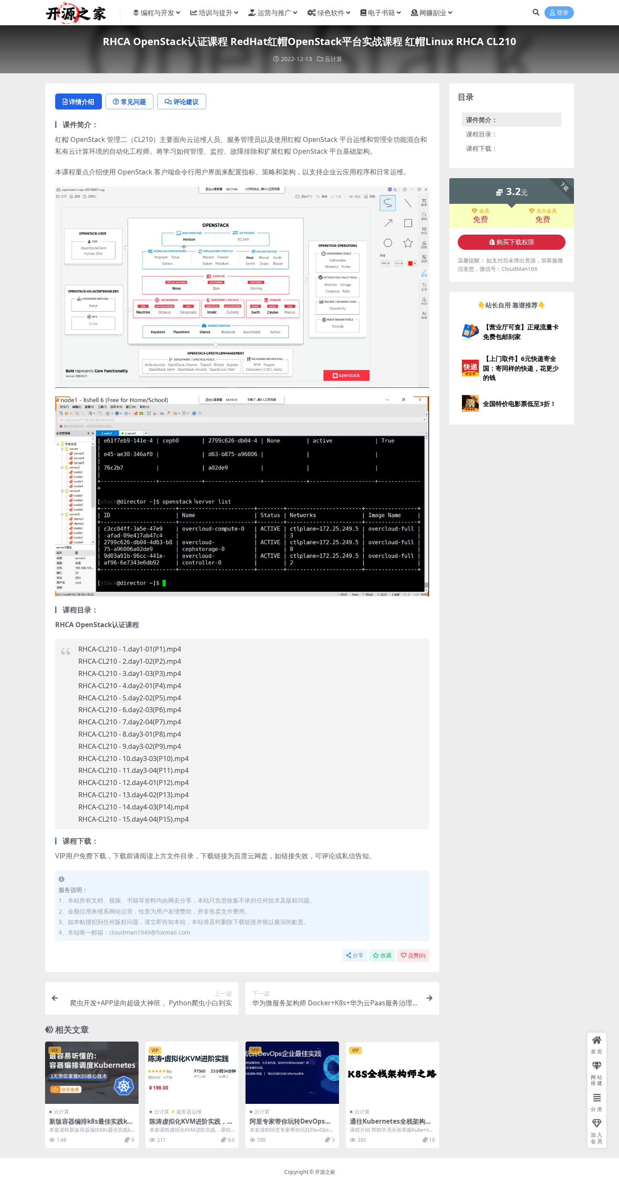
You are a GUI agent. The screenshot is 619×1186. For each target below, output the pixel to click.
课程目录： (482, 134)
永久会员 (546, 211)
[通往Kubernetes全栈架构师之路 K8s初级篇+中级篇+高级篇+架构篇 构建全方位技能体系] (392, 1073)
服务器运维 (189, 1111)
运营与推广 (274, 12)
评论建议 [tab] (186, 101)
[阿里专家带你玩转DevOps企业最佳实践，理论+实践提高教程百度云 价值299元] (292, 1073)
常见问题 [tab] (133, 101)
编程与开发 (157, 12)
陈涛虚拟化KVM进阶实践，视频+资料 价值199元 (191, 1125)
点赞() (416, 955)
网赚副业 (432, 12)
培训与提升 (215, 12)
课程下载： (482, 148)
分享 (357, 955)
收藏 (386, 955)
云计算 (333, 59)
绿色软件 (331, 12)
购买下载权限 (515, 242)
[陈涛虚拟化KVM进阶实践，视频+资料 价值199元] (192, 1073)
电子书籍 (381, 12)
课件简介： (482, 119)
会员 (484, 211)
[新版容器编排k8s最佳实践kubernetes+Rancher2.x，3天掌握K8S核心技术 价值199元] (92, 1073)
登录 (562, 13)
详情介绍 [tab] (81, 101)
